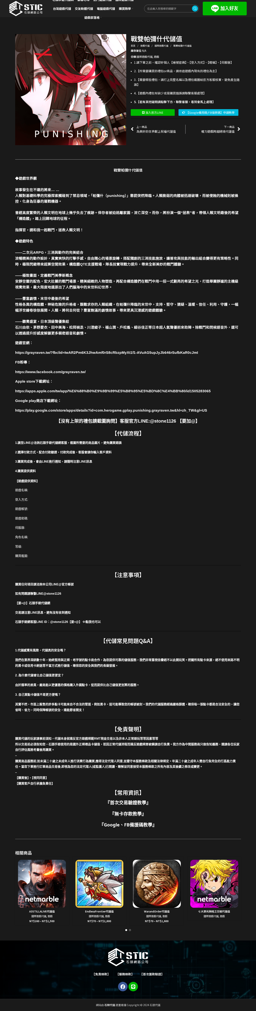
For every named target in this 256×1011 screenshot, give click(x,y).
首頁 (133, 45)
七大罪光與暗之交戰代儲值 (214, 911)
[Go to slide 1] (126, 930)
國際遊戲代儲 (162, 45)
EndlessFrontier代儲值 (99, 911)
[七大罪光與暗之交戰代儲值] (214, 884)
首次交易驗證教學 (128, 802)
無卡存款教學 (128, 814)
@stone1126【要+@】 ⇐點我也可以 (75, 621)
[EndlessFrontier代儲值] (99, 884)
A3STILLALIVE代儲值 (42, 911)
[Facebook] (123, 986)
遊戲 (156, 57)
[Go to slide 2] (130, 930)
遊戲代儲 (145, 45)
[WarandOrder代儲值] (157, 884)
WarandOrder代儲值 (157, 911)
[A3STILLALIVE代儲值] (42, 884)
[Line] (133, 986)
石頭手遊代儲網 (39, 603)
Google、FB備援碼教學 (128, 824)
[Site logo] (25, 8)
